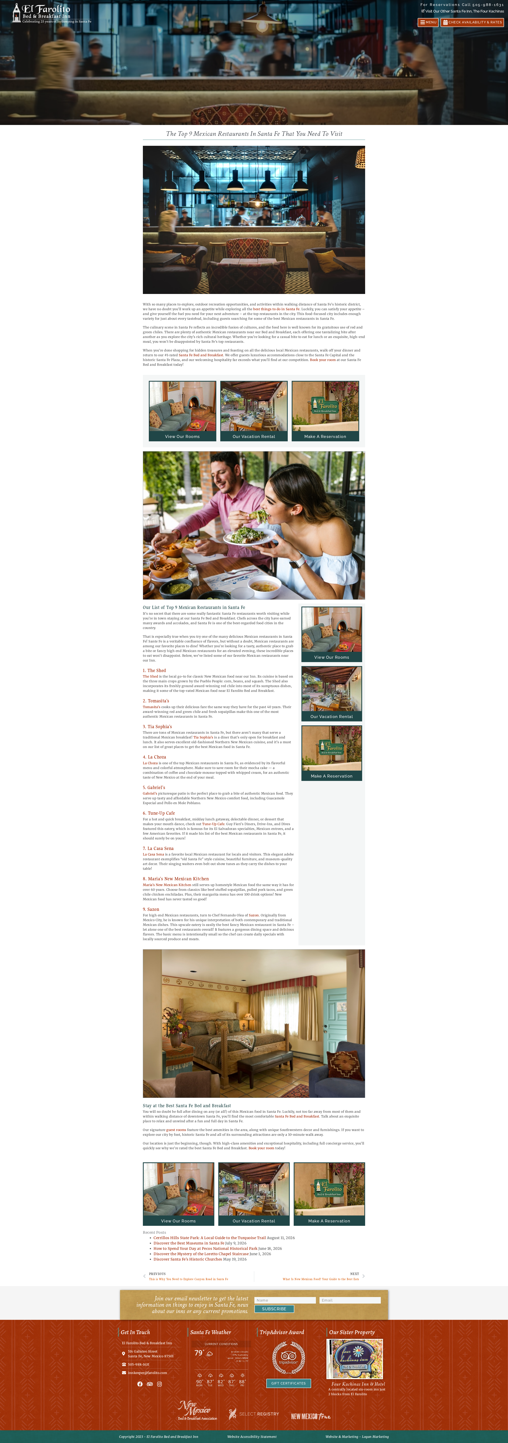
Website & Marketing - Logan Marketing (357, 1437)
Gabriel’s (150, 793)
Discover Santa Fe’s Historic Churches (188, 1259)
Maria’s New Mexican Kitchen (167, 885)
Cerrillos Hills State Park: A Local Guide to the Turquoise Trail (210, 1238)
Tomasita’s (151, 707)
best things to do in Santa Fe (276, 309)
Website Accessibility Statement (252, 1437)
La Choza (150, 763)
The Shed (150, 676)
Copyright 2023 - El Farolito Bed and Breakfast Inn (158, 1437)
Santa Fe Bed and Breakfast (201, 355)
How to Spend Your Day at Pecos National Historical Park (206, 1248)
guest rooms (176, 1130)
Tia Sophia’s (203, 737)
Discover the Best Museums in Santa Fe (189, 1243)
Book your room (323, 360)
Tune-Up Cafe (213, 824)
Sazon (254, 915)
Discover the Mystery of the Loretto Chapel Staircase (201, 1254)
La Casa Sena (153, 854)
